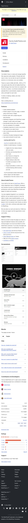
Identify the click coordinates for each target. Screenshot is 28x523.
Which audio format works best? (9, 363)
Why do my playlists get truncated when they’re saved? (8, 349)
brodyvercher (7, 393)
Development (6, 63)
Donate (17, 485)
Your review (4, 451)
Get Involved (18, 481)
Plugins (16, 474)
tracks (25, 425)
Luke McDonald (8, 398)
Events (16, 483)
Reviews (5, 56)
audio (19, 423)
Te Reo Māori (7, 505)
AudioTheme (13, 43)
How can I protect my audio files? (9, 359)
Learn (2, 481)
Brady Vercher (7, 389)
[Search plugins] (15, 15)
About (2, 469)
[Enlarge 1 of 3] (11, 248)
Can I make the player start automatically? (11, 367)
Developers (4, 485)
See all (25, 451)
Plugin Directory (4, 5)
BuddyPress (4, 499)
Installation (5, 59)
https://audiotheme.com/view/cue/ (9, 102)
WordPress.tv (5, 488)
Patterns (17, 476)
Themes (16, 472)
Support (4, 66)
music (25, 423)
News (2, 472)
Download (4, 47)
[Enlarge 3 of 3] (25, 265)
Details (4, 53)
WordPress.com (5, 492)
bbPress (4, 496)
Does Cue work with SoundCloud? (9, 371)
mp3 (22, 423)
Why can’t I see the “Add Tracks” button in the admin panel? (9, 354)
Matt (3, 494)
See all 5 (25, 420)
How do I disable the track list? (8, 345)
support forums (14, 238)
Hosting (3, 474)
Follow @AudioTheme (8, 236)
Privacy (3, 476)
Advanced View (5, 429)
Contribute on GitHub (8, 240)
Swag (17, 488)
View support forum (6, 461)
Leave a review (7, 232)
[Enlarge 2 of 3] (25, 248)
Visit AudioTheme (7, 230)
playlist (21, 425)
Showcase (17, 469)
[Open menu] (26, 2)
